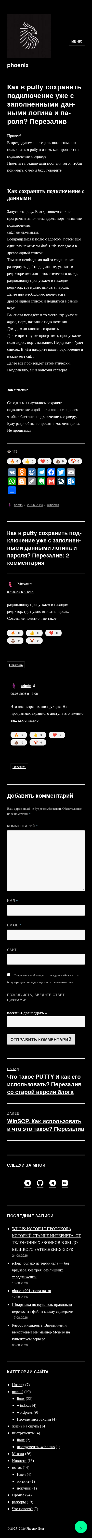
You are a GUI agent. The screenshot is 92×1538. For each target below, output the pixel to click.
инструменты (23, 1432)
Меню (76, 41)
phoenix (18, 65)
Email (14, 925)
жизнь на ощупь (25, 1425)
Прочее (18, 1494)
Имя (12, 900)
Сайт (12, 949)
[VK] (65, 1183)
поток (17, 1467)
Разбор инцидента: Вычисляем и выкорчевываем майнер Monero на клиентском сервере (41, 1331)
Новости (19, 1460)
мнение (23, 1481)
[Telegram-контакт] (52, 1183)
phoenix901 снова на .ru (31, 1290)
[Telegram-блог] (27, 1183)
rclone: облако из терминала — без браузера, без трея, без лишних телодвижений (40, 1269)
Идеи (21, 1474)
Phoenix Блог (35, 1528)
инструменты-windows (36, 1446)
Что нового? (22, 1508)
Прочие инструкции (34, 1419)
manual (17, 1391)
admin (18, 504)
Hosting (18, 1384)
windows (53, 504)
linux (21, 1398)
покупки (24, 1487)
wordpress (25, 1412)
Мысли (18, 1453)
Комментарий (22, 826)
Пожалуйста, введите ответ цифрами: (36, 997)
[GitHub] (40, 1183)
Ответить (16, 665)
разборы (19, 1501)
